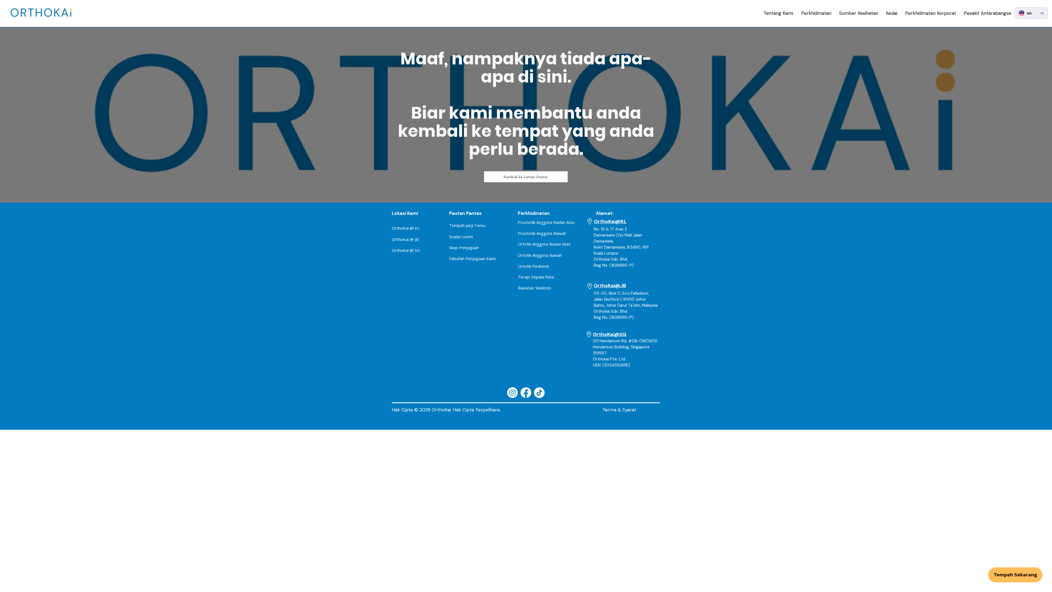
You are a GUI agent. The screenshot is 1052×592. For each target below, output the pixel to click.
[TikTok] (539, 392)
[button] (778, 13)
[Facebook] (526, 392)
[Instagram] (512, 392)
